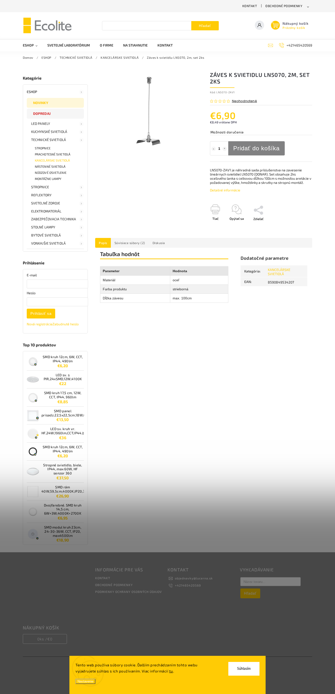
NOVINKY (40, 103)
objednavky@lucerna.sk (194, 578)
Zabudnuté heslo (65, 324)
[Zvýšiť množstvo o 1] (224, 149)
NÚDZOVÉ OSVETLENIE (50, 173)
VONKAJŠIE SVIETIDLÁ (48, 243)
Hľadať (205, 26)
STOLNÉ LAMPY (43, 227)
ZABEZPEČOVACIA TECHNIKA (53, 219)
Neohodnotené (244, 101)
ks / (44, 639)
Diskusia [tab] (159, 243)
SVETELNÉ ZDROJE (45, 203)
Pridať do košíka (256, 148)
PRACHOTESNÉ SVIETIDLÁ (52, 154)
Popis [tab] (103, 243)
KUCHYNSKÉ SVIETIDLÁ (49, 131)
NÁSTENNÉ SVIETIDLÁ (50, 166)
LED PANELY (40, 123)
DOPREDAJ (42, 113)
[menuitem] (32, 45)
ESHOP (32, 92)
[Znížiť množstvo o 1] (213, 149)
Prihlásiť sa (41, 313)
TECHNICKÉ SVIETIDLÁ (48, 140)
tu (171, 671)
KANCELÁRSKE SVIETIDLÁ (52, 160)
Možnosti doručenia (227, 132)
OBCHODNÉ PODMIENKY (283, 6)
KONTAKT (249, 6)
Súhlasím (244, 668)
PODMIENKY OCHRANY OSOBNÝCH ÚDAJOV (128, 592)
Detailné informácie (225, 190)
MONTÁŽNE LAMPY (48, 179)
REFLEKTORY (41, 195)
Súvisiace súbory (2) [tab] (130, 243)
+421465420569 (188, 585)
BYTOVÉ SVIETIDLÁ (46, 235)
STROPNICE (43, 148)
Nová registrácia (39, 324)
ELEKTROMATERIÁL (46, 211)
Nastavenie (85, 681)
